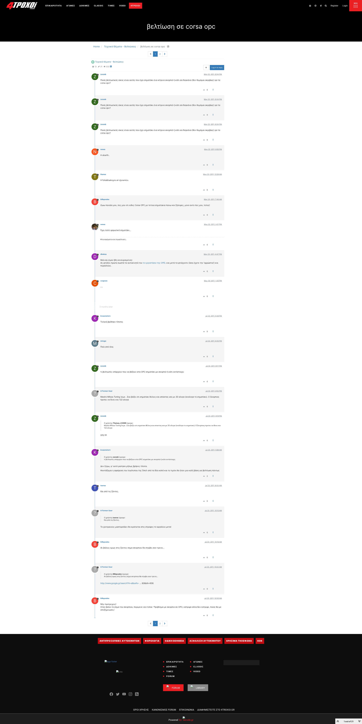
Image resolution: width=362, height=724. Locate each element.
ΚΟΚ (259, 640)
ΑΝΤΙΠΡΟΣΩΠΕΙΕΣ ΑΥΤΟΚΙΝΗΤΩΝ (119, 640)
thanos (103, 174)
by (175, 719)
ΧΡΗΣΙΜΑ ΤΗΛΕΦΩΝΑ (239, 640)
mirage (103, 341)
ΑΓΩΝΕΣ (198, 662)
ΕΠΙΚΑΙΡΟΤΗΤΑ (175, 662)
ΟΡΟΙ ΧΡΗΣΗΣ (141, 709)
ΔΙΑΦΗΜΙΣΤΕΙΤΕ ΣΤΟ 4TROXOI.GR (215, 709)
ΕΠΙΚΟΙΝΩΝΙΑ (186, 709)
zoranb (103, 74)
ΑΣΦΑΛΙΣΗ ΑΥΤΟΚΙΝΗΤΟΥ (205, 640)
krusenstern (105, 316)
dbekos (103, 254)
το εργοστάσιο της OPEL (154, 263)
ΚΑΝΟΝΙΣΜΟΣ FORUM (164, 709)
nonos (102, 149)
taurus (103, 485)
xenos (102, 224)
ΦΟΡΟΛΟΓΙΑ (152, 640)
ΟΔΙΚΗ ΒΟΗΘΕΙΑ (174, 640)
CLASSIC (198, 666)
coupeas (103, 281)
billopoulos (104, 199)
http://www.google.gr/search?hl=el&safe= (119, 583)
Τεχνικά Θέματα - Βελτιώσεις (109, 61)
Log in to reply (217, 67)
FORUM (170, 676)
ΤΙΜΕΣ (169, 671)
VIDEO (197, 671)
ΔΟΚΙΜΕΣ (171, 666)
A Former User (106, 391)
